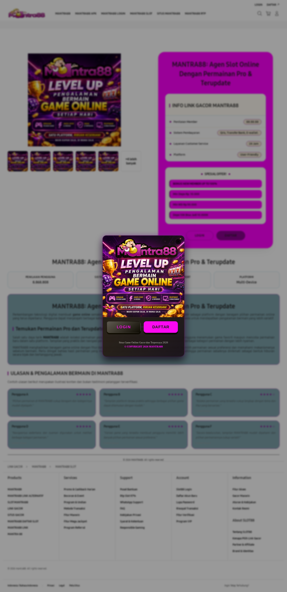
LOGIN (124, 327)
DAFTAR (160, 327)
